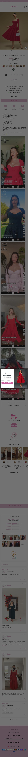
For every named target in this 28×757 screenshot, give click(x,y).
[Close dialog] (26, 370)
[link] (7, 372)
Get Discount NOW (7, 382)
